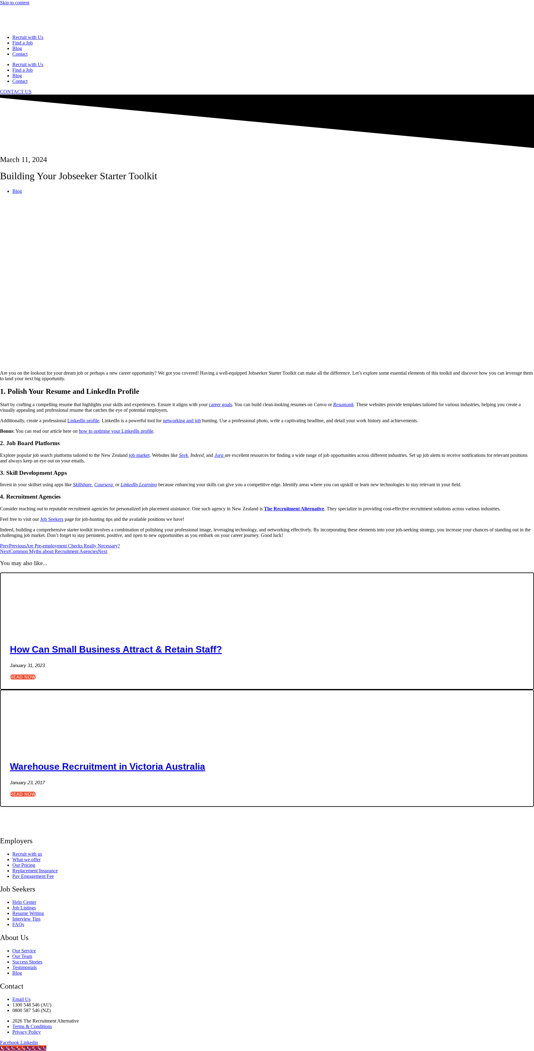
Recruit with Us (27, 37)
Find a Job (22, 42)
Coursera (103, 484)
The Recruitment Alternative (294, 508)
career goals (220, 404)
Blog (17, 48)
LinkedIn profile (83, 420)
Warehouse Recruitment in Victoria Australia (107, 766)
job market (139, 455)
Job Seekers (51, 519)
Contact (20, 54)
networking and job (182, 420)
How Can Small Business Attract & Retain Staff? (116, 649)
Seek (183, 455)
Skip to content (14, 2)
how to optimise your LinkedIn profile (116, 431)
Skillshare (82, 484)
